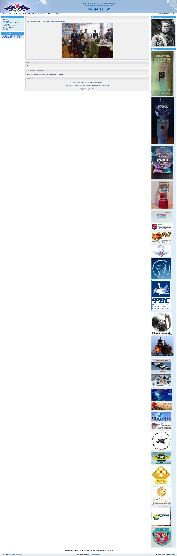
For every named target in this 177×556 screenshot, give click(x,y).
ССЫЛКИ (39, 13)
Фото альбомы (32, 21)
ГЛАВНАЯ (5, 13)
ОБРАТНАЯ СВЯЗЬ (9, 26)
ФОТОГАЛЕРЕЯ (49, 13)
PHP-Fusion (12, 554)
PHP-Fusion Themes (94, 554)
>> (147, 21)
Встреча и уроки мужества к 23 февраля (51, 21)
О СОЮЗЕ (13, 13)
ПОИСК (58, 13)
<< (144, 21)
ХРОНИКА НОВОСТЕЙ (26, 13)
